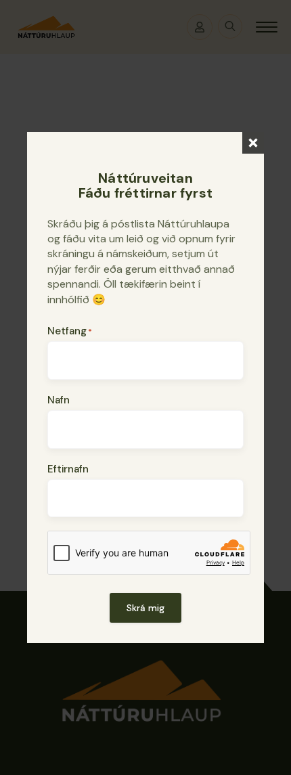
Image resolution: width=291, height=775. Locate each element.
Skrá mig (145, 608)
